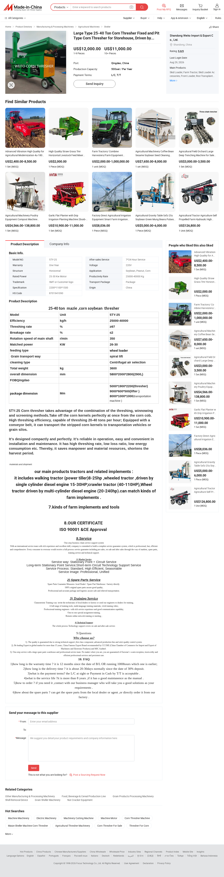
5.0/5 (181, 51)
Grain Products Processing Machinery (133, 796)
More (172, 80)
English (30, 855)
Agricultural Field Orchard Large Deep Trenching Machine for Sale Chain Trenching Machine (205, 358)
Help (159, 18)
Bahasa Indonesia (209, 855)
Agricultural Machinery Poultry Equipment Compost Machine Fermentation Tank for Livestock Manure (205, 385)
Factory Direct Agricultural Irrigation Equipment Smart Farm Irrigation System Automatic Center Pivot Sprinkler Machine (205, 437)
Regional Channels (153, 851)
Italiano (94, 855)
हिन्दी (159, 855)
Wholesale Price (116, 851)
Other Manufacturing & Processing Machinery (30, 796)
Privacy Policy (164, 863)
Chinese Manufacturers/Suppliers (70, 851)
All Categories (15, 18)
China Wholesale (98, 851)
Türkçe (180, 855)
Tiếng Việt (192, 855)
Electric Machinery (46, 818)
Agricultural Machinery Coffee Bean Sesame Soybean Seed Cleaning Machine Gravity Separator (205, 332)
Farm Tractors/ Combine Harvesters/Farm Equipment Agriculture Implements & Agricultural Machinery (205, 306)
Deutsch (106, 855)
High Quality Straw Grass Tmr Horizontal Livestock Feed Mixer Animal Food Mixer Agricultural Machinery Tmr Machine (205, 280)
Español (41, 855)
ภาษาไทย (169, 855)
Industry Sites (134, 851)
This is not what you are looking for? (47, 774)
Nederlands (118, 855)
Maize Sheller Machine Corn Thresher (28, 825)
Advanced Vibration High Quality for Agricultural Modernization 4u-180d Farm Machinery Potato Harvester (205, 253)
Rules (218, 18)
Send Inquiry (94, 84)
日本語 (150, 855)
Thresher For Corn (139, 825)
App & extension (179, 18)
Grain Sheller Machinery (47, 800)
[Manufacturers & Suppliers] (23, 7)
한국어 (140, 855)
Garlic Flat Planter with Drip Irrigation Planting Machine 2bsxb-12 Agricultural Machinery (205, 411)
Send (33, 768)
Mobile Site (188, 851)
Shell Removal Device (16, 800)
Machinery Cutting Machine (78, 818)
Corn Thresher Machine (137, 818)
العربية (131, 855)
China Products (43, 851)
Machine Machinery (18, 818)
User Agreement (131, 863)
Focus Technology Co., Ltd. (89, 863)
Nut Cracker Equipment (80, 800)
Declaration (148, 863)
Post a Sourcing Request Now (87, 774)
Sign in (216, 9)
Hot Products (26, 851)
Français (66, 855)
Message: (20, 738)
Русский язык (80, 855)
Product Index (172, 851)
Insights (200, 851)
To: (24, 729)
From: (22, 721)
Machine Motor (109, 818)
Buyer (144, 18)
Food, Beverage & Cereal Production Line (84, 796)
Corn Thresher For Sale (109, 825)
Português (54, 855)
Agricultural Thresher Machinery (72, 825)
